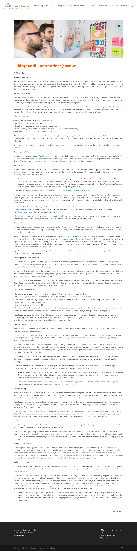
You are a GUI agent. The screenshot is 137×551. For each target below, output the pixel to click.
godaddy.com (52, 107)
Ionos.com (61, 191)
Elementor (62, 236)
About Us (115, 6)
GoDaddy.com (51, 191)
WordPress (43, 156)
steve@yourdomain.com (23, 212)
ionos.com (62, 107)
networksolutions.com (77, 107)
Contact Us (125, 6)
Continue (116, 511)
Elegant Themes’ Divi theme (80, 239)
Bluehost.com (71, 191)
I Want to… (49, 6)
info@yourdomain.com (22, 209)
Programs (61, 6)
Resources (103, 6)
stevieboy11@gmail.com (49, 212)
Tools (92, 6)
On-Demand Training (78, 6)
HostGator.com (85, 191)
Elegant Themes (29, 548)
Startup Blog (38, 6)
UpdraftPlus (56, 492)
